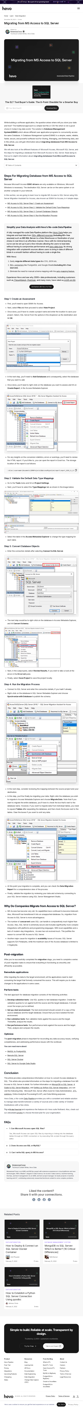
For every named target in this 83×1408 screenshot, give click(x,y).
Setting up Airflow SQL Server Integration (51, 1088)
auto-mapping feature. (65, 271)
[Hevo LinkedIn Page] (74, 1396)
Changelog (7, 1377)
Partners (62, 1368)
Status (6, 1380)
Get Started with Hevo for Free (41, 287)
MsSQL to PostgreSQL (16, 1051)
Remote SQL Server (15, 1055)
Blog (25, 1362)
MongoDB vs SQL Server (62, 1084)
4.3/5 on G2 (69, 280)
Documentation (29, 1371)
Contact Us (63, 1362)
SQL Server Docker (15, 1059)
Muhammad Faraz (16, 31)
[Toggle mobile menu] (79, 8)
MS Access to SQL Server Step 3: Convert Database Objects (32, 211)
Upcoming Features (10, 1374)
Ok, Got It (61, 1404)
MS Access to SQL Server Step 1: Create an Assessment (30, 203)
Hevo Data (58, 232)
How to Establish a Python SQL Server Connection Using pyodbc (20, 1296)
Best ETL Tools (48, 1365)
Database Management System (58, 1242)
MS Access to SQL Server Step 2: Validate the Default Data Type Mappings (38, 207)
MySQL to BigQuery (49, 1373)
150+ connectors (17, 265)
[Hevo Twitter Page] (77, 1396)
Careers (62, 1365)
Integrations (8, 1371)
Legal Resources (65, 1377)
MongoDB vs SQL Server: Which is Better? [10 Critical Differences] (60, 1249)
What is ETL (47, 1362)
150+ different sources (42, 235)
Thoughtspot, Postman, (24, 280)
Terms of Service (65, 1374)
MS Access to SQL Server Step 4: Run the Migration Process (32, 215)
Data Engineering (30, 1374)
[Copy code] (76, 470)
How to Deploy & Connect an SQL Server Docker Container (22, 1249)
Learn (11, 16)
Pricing (6, 1368)
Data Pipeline (29, 1098)
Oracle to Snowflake (49, 1381)
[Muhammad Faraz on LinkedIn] (24, 32)
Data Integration (13, 1242)
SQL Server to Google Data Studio (21, 1063)
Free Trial (7, 1365)
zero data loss (56, 246)
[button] (41, 1133)
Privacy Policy (64, 1371)
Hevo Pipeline (8, 1362)
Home (6, 16)
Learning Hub (28, 1365)
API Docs (27, 1368)
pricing (20, 1113)
